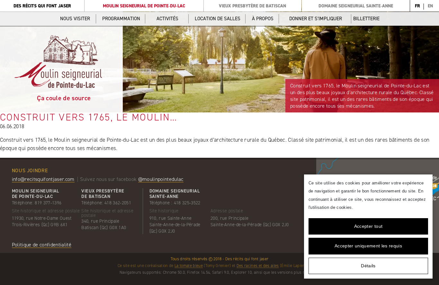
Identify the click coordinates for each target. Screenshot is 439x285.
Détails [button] (368, 265)
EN (430, 6)
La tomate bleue (189, 265)
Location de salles (217, 18)
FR (417, 6)
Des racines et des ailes (258, 265)
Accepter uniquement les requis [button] (368, 245)
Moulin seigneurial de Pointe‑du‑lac (144, 6)
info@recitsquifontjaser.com (43, 179)
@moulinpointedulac (161, 179)
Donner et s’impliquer (315, 18)
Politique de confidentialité (42, 244)
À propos (262, 18)
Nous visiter (75, 18)
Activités (167, 18)
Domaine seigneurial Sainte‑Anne (355, 6)
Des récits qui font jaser (42, 6)
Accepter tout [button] (368, 226)
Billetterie (366, 18)
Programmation (121, 18)
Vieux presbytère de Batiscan (252, 6)
